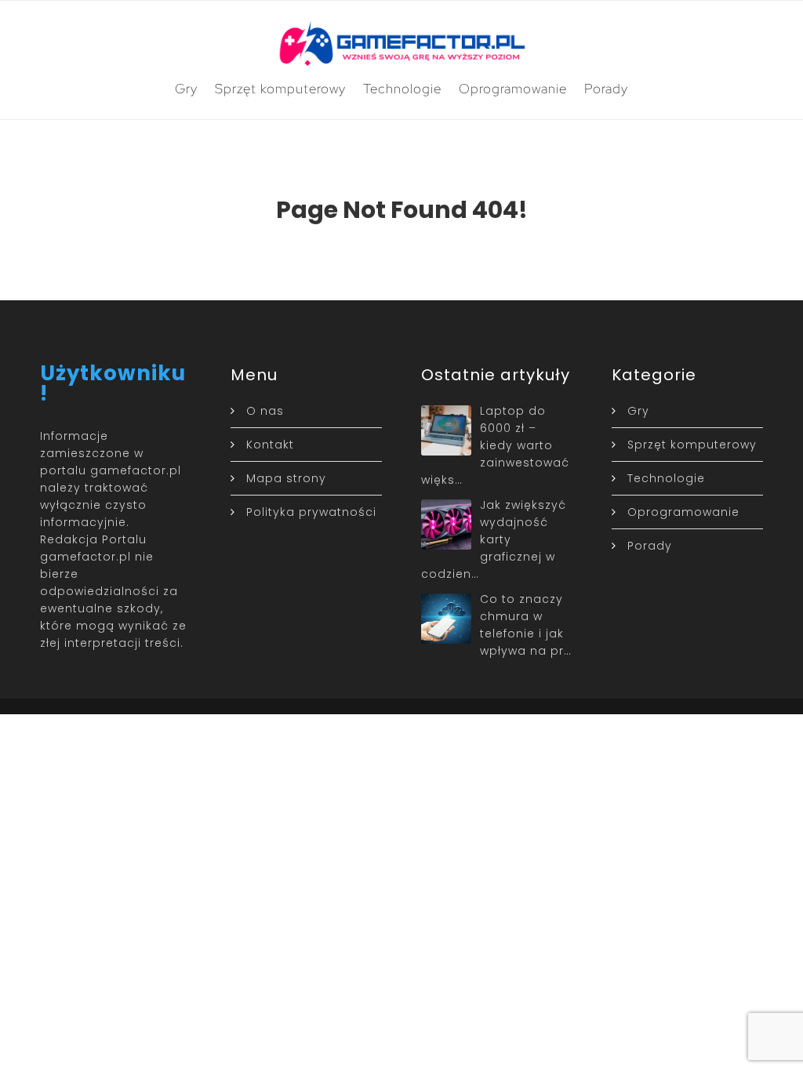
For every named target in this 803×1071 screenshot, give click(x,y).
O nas (265, 411)
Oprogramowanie (513, 88)
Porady (606, 88)
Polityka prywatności (311, 512)
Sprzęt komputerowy (280, 88)
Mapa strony (286, 478)
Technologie (402, 88)
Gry (186, 88)
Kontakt (270, 444)
